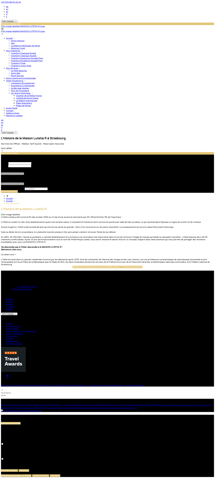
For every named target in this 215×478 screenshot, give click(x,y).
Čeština (150, 405)
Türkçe (16, 408)
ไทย (21, 408)
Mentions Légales (14, 343)
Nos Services (12, 329)
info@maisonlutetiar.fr (22, 289)
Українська (28, 408)
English (9, 302)
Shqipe (107, 408)
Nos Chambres (13, 326)
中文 (135, 408)
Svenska (92, 408)
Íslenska (201, 405)
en (7, 9)
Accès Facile (11, 336)
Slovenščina (116, 408)
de (7, 6)
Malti (124, 405)
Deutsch (10, 299)
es (7, 11)
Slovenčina (128, 408)
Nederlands (6, 408)
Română (84, 408)
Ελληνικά (51, 405)
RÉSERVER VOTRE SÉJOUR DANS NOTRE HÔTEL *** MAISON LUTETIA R (107, 267)
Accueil (9, 324)
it (6, 16)
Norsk (208, 405)
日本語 (37, 408)
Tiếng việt (67, 408)
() (12, 189)
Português (51, 408)
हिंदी (156, 405)
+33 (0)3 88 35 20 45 (11, 2)
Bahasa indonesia (183, 405)
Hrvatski (170, 405)
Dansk (44, 405)
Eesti (58, 405)
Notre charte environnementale (21, 331)
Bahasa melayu (115, 405)
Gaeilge (76, 405)
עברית (194, 405)
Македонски (101, 405)
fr (7, 14)
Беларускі (142, 405)
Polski (59, 408)
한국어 (43, 408)
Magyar (162, 405)
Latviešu (92, 405)
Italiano (9, 309)
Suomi (69, 405)
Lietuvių (83, 405)
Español (10, 304)
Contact (9, 339)
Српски (100, 408)
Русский (76, 408)
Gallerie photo (12, 341)
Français (10, 307)
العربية (63, 405)
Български (132, 405)
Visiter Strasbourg (14, 334)
